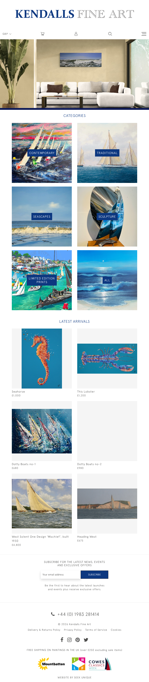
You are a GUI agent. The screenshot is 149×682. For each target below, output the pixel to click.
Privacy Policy (73, 638)
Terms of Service (96, 638)
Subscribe (94, 583)
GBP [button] (6, 33)
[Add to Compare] (68, 331)
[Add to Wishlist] (61, 331)
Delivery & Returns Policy (44, 638)
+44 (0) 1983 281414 (77, 623)
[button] (110, 34)
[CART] (42, 34)
